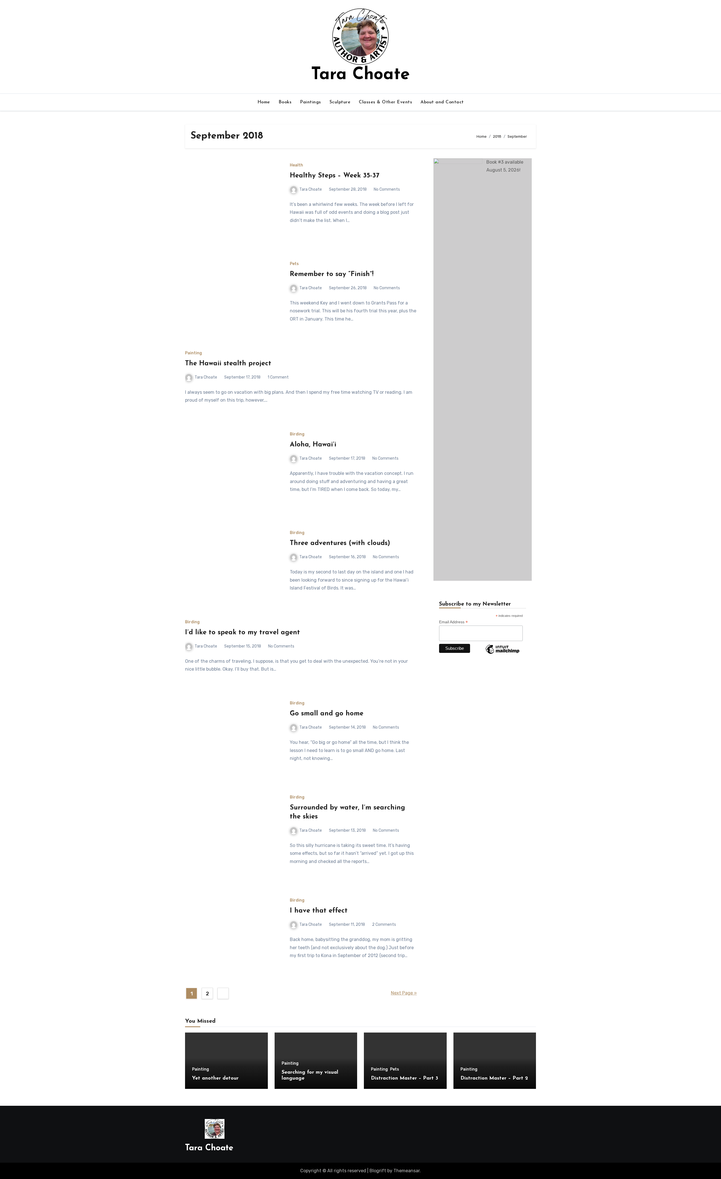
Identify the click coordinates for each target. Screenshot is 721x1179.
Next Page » (404, 993)
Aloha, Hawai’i (313, 444)
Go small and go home (326, 713)
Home (263, 102)
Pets (294, 264)
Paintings (310, 102)
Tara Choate (360, 74)
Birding (297, 434)
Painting (193, 353)
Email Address (453, 622)
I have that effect (319, 910)
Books (285, 102)
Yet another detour (215, 1078)
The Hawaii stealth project (228, 363)
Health (296, 165)
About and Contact (442, 102)
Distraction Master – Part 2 (494, 1078)
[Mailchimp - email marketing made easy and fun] (502, 653)
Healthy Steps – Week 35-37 (334, 175)
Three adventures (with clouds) (340, 543)
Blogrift (378, 1170)
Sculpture (340, 102)
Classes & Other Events (385, 102)
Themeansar (406, 1170)
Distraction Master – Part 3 (404, 1078)
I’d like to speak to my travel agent (242, 632)
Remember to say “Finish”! (331, 274)
